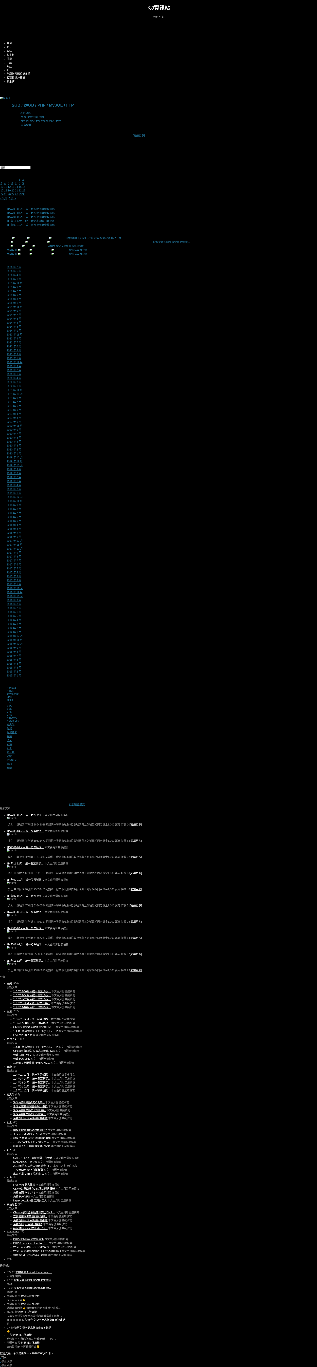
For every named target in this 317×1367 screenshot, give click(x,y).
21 (16, 190)
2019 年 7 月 (14, 477)
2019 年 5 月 (14, 481)
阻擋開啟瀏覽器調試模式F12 (30, 1130)
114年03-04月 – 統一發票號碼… (25, 928)
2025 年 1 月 (14, 302)
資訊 (42, 117)
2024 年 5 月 (14, 318)
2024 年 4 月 (14, 322)
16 (23, 187)
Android (11, 688)
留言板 (11, 55)
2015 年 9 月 (14, 647)
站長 (9, 47)
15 (20, 187)
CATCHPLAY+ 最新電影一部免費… (34, 1158)
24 (1, 194)
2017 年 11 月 (14, 544)
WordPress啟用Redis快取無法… (32, 1247)
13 (12, 187)
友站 (9, 66)
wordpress (13, 720)
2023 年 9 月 (14, 338)
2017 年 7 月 (14, 560)
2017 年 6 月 (14, 564)
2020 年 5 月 (14, 437)
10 (1, 187)
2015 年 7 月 (14, 655)
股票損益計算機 (16, 77)
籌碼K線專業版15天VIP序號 (29, 1114)
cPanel (25, 121)
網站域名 (12, 760)
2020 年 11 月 (14, 425)
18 (5, 190)
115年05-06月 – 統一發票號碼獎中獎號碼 (31, 209)
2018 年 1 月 (14, 536)
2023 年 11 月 (14, 334)
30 (23, 194)
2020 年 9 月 (14, 429)
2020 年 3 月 (14, 445)
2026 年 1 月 (14, 279)
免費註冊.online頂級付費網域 (30, 1118)
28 (16, 194)
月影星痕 (25, 113)
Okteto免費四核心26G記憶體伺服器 (34, 1050)
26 (9, 194)
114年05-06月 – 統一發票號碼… (25, 912)
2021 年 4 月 (14, 413)
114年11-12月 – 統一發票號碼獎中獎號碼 (30, 221)
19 (9, 190)
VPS (9, 714)
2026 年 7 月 (14, 267)
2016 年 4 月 (14, 620)
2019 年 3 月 (14, 489)
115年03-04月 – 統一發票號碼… (25, 831)
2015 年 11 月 (14, 639)
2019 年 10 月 (15, 465)
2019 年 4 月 (14, 485)
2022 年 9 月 (14, 366)
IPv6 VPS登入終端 (24, 1035)
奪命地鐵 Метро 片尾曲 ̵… (28, 1173)
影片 (9, 740)
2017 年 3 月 (14, 576)
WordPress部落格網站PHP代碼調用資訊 (37, 1251)
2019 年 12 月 (15, 457)
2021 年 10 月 (15, 394)
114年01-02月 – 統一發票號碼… (25, 944)
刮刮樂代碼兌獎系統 (18, 73)
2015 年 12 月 (15, 636)
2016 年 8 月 (14, 604)
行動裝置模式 (77, 804)
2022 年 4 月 (14, 378)
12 (9, 187)
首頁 (9, 43)
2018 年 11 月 (14, 501)
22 (20, 190)
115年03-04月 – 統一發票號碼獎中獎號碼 (31, 213)
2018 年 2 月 (14, 532)
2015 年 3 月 (14, 667)
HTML (10, 691)
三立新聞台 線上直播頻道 (28, 1169)
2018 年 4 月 (14, 525)
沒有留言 (26, 125)
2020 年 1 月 (14, 453)
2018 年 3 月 (14, 528)
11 (5, 187)
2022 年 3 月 (14, 382)
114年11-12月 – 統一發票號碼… (25, 863)
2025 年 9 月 (14, 287)
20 (12, 190)
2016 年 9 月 (14, 600)
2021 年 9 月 (14, 398)
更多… (11, 1259)
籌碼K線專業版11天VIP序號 (29, 1110)
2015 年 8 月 (14, 651)
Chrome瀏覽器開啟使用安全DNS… (34, 1027)
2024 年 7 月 (14, 314)
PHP (9, 702)
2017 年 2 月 (14, 580)
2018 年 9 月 (14, 505)
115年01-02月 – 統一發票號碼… (25, 847)
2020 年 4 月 (14, 441)
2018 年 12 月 (15, 497)
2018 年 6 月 (14, 517)
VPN (9, 711)
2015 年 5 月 (14, 663)
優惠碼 (11, 724)
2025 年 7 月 (14, 291)
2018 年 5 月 (14, 521)
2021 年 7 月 (14, 402)
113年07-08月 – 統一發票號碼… (32, 1023)
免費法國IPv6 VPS (24, 1054)
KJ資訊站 (158, 8)
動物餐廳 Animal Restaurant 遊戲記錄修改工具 (93, 238)
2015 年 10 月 (15, 643)
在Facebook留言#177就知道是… (32, 1142)
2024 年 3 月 (14, 326)
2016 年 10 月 (15, 596)
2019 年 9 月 (14, 469)
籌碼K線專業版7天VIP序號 (29, 1102)
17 (1, 190)
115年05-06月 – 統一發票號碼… (25, 815)
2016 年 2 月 (14, 628)
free (32, 121)
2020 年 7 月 (14, 433)
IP (8, 70)
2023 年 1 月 (14, 358)
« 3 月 (3, 198)
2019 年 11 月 (14, 461)
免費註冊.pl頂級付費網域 (27, 1224)
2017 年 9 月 (14, 552)
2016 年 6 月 (14, 612)
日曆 (9, 62)
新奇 (9, 748)
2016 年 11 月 (14, 592)
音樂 (9, 768)
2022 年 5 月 (14, 374)
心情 (9, 744)
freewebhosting (45, 121)
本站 (9, 51)
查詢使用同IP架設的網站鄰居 (30, 1216)
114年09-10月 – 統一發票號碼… (25, 879)
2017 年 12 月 (15, 540)
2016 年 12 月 (15, 588)
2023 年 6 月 (14, 346)
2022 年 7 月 (14, 370)
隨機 (9, 58)
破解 (9, 756)
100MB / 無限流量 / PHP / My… (31, 1062)
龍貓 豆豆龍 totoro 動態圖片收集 (32, 1138)
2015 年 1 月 (14, 675)
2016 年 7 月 (14, 608)
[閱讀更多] (139, 135)
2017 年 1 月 (14, 584)
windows (12, 717)
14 (16, 187)
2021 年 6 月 (14, 406)
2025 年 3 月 (14, 299)
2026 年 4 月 (14, 275)
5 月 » (12, 198)
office (10, 699)
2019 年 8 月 (14, 473)
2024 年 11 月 (14, 306)
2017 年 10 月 (15, 548)
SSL (9, 708)
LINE (10, 696)
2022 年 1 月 (14, 386)
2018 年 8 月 (14, 509)
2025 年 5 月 (14, 295)
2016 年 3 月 (14, 624)
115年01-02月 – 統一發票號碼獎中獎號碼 (31, 217)
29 (20, 194)
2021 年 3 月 (14, 417)
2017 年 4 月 (14, 572)
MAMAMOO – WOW (25, 1162)
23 (23, 190)
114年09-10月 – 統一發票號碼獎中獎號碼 (31, 225)
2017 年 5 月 (14, 568)
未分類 (11, 752)
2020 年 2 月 (14, 449)
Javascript (12, 694)
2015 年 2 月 (14, 671)
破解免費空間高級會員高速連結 (171, 242)
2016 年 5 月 (14, 616)
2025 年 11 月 (14, 283)
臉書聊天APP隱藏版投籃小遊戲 (31, 1146)
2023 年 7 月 (14, 342)
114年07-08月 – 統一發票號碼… (25, 896)
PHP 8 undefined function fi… (30, 1243)
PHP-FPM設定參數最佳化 (28, 1239)
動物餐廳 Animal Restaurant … (34, 1272)
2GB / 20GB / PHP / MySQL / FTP (43, 105)
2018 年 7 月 (14, 513)
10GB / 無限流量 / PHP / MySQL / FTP (35, 1031)
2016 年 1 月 (14, 632)
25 (5, 194)
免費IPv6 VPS (21, 1058)
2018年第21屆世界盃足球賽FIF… (33, 1165)
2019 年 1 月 (14, 493)
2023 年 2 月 (14, 354)
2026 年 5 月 (14, 271)
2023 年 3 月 (14, 350)
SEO (9, 705)
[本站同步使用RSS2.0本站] (158, 20)
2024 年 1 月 (14, 330)
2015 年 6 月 (14, 659)
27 (12, 194)
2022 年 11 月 (14, 362)
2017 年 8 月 (14, 556)
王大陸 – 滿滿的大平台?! (27, 1134)
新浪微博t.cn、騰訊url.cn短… (30, 1228)
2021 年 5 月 (14, 410)
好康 (9, 736)
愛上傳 (11, 81)
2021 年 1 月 (14, 421)
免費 (23, 117)
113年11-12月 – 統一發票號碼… (25, 960)
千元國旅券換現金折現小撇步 (30, 1106)
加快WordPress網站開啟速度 (30, 1255)
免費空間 (32, 117)
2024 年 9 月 (14, 310)
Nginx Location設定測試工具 (30, 1200)
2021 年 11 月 (14, 390)
